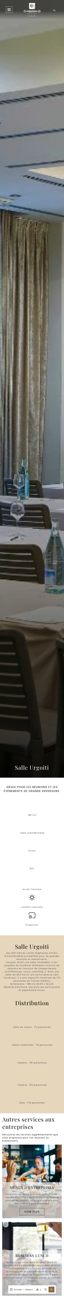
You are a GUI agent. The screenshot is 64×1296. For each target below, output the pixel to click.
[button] (51, 1289)
